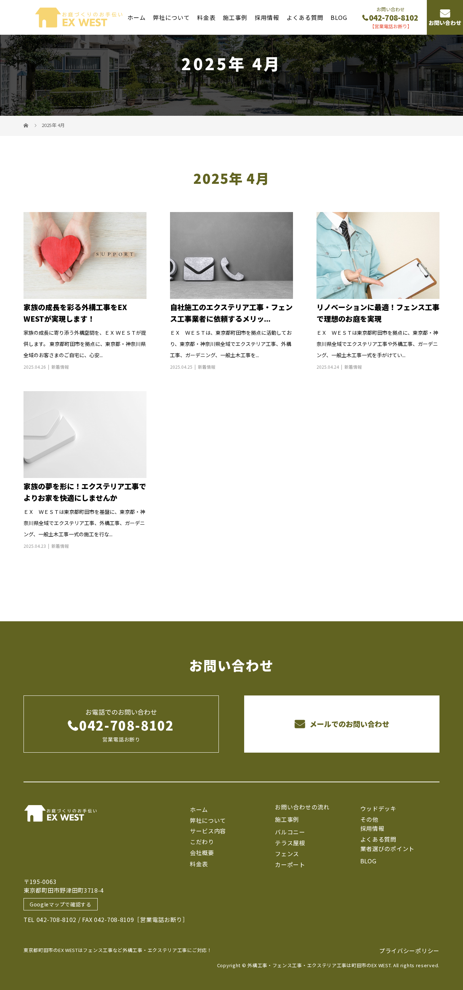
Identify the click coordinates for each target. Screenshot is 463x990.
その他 (369, 819)
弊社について (171, 17)
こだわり (202, 842)
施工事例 (235, 17)
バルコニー (290, 832)
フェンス (287, 853)
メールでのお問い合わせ (348, 724)
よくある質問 (304, 17)
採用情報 (267, 17)
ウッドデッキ (378, 808)
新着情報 (60, 367)
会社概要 (202, 852)
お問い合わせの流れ (302, 807)
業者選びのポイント (387, 848)
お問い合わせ (445, 23)
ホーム (136, 17)
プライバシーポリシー (409, 950)
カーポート (290, 864)
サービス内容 (208, 831)
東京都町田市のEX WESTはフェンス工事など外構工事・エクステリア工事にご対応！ (118, 950)
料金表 (206, 17)
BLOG (339, 17)
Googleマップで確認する (61, 904)
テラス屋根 (290, 843)
